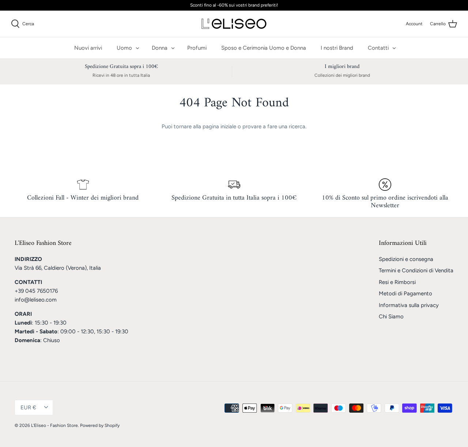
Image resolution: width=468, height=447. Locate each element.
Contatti (378, 48)
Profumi (197, 48)
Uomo (124, 48)
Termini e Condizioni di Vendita (416, 270)
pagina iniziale (219, 126)
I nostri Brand (337, 48)
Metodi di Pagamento (405, 293)
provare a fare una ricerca (273, 126)
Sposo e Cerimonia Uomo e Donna (263, 48)
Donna (159, 48)
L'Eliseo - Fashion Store (54, 425)
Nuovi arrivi (88, 48)
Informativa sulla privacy (409, 305)
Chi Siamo (391, 316)
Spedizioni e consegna (406, 259)
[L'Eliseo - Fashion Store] (234, 24)
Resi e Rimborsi (397, 282)
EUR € (28, 407)
